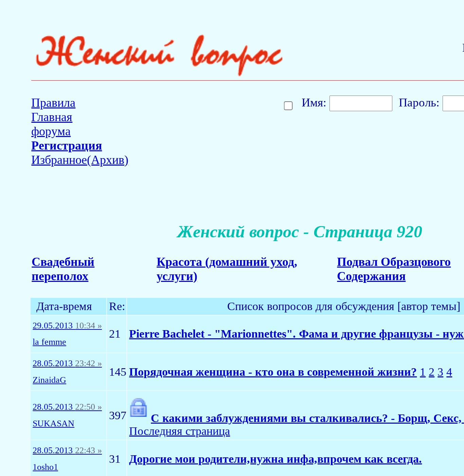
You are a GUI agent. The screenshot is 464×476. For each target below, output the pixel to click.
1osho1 (45, 467)
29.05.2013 (67, 325)
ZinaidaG (49, 380)
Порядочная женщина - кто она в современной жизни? (273, 372)
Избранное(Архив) (79, 160)
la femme (49, 342)
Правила (53, 102)
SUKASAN (53, 423)
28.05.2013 (67, 363)
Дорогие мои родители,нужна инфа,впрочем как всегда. (275, 459)
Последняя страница (179, 431)
